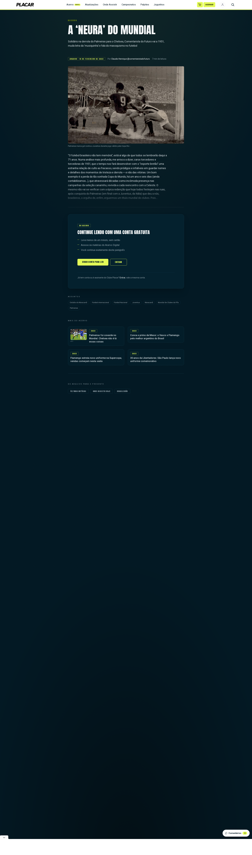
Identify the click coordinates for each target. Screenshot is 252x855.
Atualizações (91, 4)
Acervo (73, 4)
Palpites (144, 4)
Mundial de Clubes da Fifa (168, 303)
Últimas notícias (78, 391)
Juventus (136, 303)
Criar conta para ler (93, 261)
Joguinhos (159, 4)
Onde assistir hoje (101, 391)
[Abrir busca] (233, 5)
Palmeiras (74, 308)
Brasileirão (122, 391)
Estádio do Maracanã (78, 303)
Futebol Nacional (120, 303)
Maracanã (149, 303)
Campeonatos (129, 4)
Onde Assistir (110, 4)
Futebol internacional (100, 303)
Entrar (118, 262)
